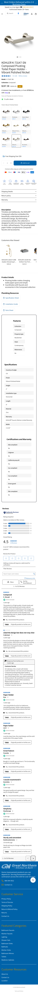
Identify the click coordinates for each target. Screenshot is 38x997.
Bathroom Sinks (7, 943)
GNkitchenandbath (20, 987)
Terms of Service (7, 902)
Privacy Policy (6, 899)
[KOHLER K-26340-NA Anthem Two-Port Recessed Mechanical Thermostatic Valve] (24, 250)
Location (4, 981)
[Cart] (36, 14)
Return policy (6, 196)
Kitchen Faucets (6, 934)
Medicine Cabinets (7, 960)
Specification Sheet (12, 298)
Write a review (23, 76)
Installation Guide (11, 304)
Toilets (3, 957)
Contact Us (8, 885)
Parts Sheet (9, 310)
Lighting (4, 937)
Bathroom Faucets (7, 930)
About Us (4, 974)
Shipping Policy (6, 906)
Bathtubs (4, 947)
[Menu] (2, 14)
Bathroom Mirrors (7, 953)
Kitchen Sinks (6, 950)
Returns (4, 913)
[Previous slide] (2, 3)
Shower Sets (5, 940)
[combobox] (14, 13)
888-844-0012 (9, 881)
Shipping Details (7, 191)
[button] (18, 13)
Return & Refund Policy (9, 909)
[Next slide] (36, 3)
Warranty (4, 200)
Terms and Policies (19, 991)
